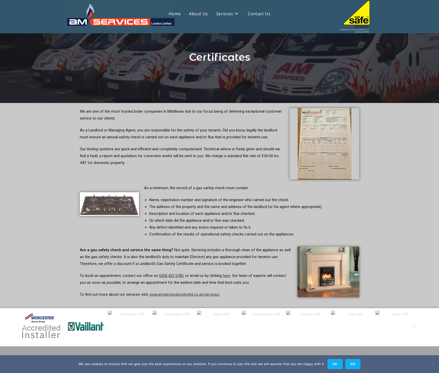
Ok (335, 364)
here (226, 275)
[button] (24, 327)
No (352, 364)
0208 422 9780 (171, 275)
